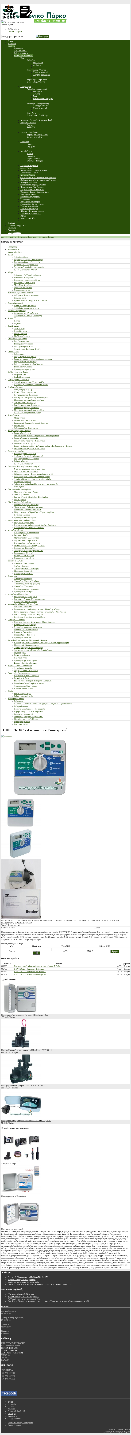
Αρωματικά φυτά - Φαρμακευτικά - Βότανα (30, 300)
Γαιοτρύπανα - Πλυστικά (23, 553)
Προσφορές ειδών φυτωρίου (25, 517)
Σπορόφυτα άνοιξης (21, 341)
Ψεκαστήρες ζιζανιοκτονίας (24, 586)
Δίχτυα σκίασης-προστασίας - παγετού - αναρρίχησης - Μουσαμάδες (40, 612)
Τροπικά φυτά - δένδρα (23, 288)
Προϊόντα (12, 237)
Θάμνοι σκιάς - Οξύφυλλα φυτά (26, 265)
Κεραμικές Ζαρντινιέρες (23, 632)
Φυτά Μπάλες (19, 328)
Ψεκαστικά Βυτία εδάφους (24, 563)
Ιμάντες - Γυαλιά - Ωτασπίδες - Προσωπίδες (31, 497)
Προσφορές (12, 247)
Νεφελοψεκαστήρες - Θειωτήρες (26, 568)
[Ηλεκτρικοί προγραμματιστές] (21, 1227)
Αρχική (4, 237)
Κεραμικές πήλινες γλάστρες (25, 625)
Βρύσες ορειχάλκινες (22, 722)
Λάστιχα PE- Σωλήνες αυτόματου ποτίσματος (31, 397)
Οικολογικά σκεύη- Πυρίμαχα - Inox (21, 520)
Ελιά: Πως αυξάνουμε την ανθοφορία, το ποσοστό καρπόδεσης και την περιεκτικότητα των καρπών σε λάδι (48, 1301)
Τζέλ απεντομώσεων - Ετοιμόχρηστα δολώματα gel (33, 474)
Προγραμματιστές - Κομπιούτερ (26, 395)
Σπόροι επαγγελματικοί (23, 367)
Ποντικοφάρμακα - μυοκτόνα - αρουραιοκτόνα (32, 476)
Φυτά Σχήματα (13, 326)
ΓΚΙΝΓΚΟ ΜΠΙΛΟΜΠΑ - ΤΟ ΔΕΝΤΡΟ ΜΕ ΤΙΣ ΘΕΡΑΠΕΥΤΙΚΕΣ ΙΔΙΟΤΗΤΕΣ (40, 1284)
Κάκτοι (17, 321)
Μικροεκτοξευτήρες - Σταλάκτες (26, 408)
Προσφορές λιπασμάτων (23, 464)
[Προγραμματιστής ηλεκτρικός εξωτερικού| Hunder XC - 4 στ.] (21, 1012)
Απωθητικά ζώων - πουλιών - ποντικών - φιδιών (32, 479)
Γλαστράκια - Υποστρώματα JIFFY (27, 510)
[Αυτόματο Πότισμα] (21, 1161)
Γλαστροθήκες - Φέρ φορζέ (24, 635)
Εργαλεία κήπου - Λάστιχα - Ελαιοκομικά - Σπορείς (27, 640)
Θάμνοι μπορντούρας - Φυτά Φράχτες (28, 259)
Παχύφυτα (18, 323)
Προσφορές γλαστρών (22, 637)
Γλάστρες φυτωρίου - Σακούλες (26, 505)
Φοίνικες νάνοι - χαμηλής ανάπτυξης (28, 316)
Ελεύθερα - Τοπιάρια (22, 336)
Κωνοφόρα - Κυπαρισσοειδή (25, 277)
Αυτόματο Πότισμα (46, 237)
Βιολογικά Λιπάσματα (22, 433)
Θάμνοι (10, 254)
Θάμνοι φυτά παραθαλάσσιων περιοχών (29, 267)
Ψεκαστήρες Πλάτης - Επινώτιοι (26, 581)
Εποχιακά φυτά (20, 298)
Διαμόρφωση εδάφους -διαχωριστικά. (28, 716)
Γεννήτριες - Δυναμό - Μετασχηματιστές (29, 599)
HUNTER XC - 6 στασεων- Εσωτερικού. (30, 972)
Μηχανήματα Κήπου (15, 530)
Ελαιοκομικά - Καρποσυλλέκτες (26, 645)
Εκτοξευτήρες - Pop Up (23, 390)
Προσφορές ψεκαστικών (23, 573)
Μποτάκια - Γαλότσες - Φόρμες (26, 492)
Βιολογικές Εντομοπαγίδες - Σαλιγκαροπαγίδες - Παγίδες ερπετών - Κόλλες (43, 446)
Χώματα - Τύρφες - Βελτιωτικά (20, 665)
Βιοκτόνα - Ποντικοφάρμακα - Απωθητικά (24, 466)
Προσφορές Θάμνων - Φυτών (25, 270)
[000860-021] (21, 857)
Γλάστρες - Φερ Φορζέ (16, 619)
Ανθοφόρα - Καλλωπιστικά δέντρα (27, 275)
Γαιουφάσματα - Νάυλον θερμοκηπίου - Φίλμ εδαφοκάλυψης (37, 609)
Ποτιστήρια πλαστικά (22, 655)
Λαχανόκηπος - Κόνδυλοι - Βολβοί (27, 349)
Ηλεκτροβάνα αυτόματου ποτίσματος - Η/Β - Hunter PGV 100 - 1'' (26, 1050)
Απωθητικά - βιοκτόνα (22, 482)
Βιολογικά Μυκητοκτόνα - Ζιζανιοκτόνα (29, 441)
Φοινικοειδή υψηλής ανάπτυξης (26, 313)
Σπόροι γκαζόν (19, 354)
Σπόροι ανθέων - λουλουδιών (25, 362)
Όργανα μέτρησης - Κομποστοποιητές (28, 647)
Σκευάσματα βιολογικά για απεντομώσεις (29, 448)
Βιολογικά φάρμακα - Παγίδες (19, 431)
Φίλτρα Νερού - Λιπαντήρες (25, 402)
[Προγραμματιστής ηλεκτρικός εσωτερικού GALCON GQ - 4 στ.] (21, 1118)
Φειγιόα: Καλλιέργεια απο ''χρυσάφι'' (21, 1279)
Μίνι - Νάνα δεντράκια (22, 285)
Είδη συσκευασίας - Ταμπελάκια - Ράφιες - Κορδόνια (34, 512)
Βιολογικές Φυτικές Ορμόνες (25, 443)
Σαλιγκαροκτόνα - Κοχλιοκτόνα (26, 428)
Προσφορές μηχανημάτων (24, 558)
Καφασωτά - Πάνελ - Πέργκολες (26, 676)
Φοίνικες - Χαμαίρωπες (17, 311)
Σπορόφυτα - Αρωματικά (17, 339)
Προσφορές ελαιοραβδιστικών (25, 602)
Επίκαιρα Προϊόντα (15, 252)
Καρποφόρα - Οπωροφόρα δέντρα (27, 280)
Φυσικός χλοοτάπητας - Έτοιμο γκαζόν (29, 382)
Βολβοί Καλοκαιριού (22, 377)
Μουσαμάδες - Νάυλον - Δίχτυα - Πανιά (23, 604)
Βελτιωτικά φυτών (21, 461)
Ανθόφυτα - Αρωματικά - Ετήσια (20, 293)
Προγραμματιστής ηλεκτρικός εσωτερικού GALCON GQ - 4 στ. (26, 1121)
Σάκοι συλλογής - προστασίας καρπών (28, 614)
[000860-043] (21, 918)
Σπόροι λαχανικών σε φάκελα (25, 356)
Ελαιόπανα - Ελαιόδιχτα (23, 607)
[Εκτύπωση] (6, 736)
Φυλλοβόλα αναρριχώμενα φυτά (26, 308)
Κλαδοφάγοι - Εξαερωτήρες (24, 548)
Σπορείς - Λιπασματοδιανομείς (25, 663)
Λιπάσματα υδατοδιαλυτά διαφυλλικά (28, 456)
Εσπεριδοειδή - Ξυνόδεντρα (24, 282)
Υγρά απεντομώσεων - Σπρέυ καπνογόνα (29, 469)
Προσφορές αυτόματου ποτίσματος (27, 413)
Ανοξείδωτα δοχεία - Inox (24, 522)
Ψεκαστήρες (12, 576)
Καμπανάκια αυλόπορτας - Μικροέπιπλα (29, 709)
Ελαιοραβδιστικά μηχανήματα (25, 596)
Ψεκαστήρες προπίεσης (23, 579)
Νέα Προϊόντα (13, 249)
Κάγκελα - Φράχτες (21, 678)
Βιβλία (10, 691)
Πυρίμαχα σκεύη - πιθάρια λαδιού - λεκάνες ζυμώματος (35, 525)
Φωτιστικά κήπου (20, 724)
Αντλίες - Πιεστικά (21, 566)
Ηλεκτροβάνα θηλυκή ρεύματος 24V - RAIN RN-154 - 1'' (23, 1085)
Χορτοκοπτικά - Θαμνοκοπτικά (26, 540)
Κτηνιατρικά (19, 487)
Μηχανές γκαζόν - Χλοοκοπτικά (26, 538)
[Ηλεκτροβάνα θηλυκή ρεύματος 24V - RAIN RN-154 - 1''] (21, 1083)
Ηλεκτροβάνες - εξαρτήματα (25, 392)
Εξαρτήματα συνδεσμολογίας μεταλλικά (29, 410)
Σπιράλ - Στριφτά (20, 334)
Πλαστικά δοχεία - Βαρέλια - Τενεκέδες (29, 528)
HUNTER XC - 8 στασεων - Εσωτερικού (30, 974)
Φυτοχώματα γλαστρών (23, 668)
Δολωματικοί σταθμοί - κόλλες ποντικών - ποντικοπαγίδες (36, 484)
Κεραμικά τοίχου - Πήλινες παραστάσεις (29, 711)
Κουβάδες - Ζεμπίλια (22, 515)
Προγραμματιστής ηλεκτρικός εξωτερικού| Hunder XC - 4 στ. (24, 1015)
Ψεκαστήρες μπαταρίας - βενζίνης (27, 584)
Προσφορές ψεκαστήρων (23, 591)
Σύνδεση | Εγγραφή (15, 31)
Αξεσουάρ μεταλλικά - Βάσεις (25, 686)
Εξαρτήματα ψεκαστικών (23, 571)
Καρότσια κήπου (20, 658)
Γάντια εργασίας (20, 499)
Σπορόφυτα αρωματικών (23, 346)
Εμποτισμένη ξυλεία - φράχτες (19, 673)
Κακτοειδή (12, 318)
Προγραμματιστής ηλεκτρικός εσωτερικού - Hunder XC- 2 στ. (38, 966)
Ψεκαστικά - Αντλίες (15, 561)
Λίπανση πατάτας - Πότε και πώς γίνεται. (23, 1296)
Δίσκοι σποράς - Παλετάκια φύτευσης (28, 507)
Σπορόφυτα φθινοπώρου (23, 344)
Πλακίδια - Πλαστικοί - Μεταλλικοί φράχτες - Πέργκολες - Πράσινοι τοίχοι (43, 704)
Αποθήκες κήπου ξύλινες (23, 688)
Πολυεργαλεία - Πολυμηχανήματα (27, 543)
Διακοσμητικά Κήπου (16, 699)
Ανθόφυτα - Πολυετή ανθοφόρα (26, 295)
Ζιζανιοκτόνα (19, 425)
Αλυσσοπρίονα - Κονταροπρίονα (26, 533)
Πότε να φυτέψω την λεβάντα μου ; (21, 1294)
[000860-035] (21, 888)
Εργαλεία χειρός (20, 653)
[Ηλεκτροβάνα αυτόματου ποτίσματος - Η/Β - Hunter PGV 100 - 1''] (21, 1048)
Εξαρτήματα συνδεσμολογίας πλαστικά (29, 400)
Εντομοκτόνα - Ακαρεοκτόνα (25, 420)
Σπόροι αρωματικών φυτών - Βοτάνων (28, 364)
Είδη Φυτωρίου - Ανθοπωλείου (19, 502)
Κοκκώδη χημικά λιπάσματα (25, 453)
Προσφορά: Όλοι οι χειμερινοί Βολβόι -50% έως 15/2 (28, 1277)
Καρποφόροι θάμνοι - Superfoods (27, 262)
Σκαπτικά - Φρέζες (21, 535)
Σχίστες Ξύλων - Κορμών (24, 556)
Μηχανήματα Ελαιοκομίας (18, 594)
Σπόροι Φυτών (13, 351)
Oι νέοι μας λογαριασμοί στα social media (23, 1282)
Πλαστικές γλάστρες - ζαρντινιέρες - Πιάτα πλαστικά (34, 622)
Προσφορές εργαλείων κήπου (25, 660)
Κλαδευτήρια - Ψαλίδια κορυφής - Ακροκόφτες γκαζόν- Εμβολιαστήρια (41, 642)
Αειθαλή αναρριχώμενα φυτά (25, 305)
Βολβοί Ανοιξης (20, 374)
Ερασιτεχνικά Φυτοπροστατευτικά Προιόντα (31, 423)
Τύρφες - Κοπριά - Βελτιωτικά (26, 670)
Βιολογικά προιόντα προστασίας (26, 438)
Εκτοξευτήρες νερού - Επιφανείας (27, 405)
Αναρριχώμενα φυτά (15, 303)
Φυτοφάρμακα (13, 415)
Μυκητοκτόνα (19, 418)
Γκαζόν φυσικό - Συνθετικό (18, 379)
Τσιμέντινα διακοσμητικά (23, 714)
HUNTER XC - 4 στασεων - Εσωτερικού (30, 969)
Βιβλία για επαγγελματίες (23, 696)
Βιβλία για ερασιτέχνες (22, 693)
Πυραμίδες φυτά (20, 331)
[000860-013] (21, 827)
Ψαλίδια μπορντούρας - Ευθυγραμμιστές (29, 545)
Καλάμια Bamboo (21, 706)
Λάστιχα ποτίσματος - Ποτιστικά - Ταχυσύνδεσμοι (33, 650)
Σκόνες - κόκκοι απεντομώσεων (26, 471)
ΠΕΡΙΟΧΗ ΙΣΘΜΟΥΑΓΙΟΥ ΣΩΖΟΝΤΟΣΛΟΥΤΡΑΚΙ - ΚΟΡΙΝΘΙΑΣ (12, 1350)
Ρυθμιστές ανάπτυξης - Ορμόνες (26, 459)
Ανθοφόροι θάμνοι (21, 257)
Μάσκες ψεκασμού (21, 494)
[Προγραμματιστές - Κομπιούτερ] (21, 1194)
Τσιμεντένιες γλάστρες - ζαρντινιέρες (28, 627)
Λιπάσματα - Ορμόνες (16, 451)
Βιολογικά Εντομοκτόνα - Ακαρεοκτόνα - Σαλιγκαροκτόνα (36, 436)
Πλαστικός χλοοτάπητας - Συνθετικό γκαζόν (31, 385)
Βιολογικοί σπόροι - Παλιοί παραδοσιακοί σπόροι (33, 359)
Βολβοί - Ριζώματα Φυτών (18, 372)
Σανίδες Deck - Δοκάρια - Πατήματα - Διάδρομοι (32, 681)
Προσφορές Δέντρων (22, 290)
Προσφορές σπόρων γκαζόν (24, 369)
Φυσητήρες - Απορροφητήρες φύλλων (28, 550)
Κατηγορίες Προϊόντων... (27, 237)
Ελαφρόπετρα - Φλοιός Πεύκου (26, 719)
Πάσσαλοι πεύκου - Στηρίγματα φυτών (29, 683)
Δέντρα (10, 272)
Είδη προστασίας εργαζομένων (19, 489)
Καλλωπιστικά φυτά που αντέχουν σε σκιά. (24, 1299)
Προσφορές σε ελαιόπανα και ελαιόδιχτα (29, 617)
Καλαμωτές (18, 701)
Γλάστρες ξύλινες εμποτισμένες (26, 630)
